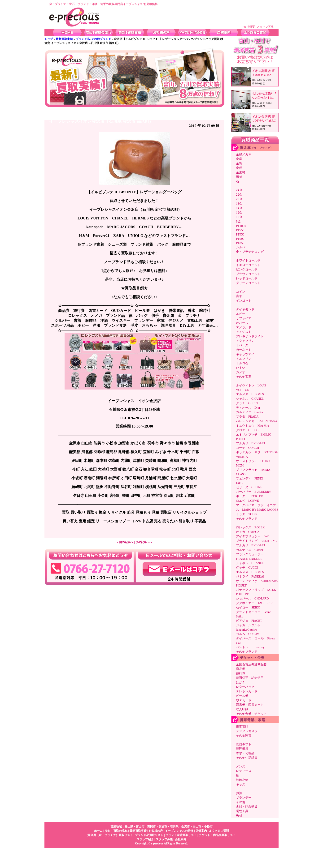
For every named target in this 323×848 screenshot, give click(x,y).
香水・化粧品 (245, 753)
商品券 (240, 669)
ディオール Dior (248, 407)
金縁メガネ (243, 154)
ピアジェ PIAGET (249, 620)
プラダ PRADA (247, 416)
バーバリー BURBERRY (253, 491)
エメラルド (243, 327)
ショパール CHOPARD (252, 598)
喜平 (239, 296)
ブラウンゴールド (248, 274)
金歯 (239, 159)
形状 (239, 177)
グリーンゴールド (248, 283)
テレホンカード (247, 691)
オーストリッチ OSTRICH (255, 461)
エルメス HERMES (250, 394)
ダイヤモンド (245, 309)
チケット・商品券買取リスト (217, 835)
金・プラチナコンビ (250, 251)
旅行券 (240, 673)
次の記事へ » (143, 542)
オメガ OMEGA (247, 532)
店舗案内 (201, 830)
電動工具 (242, 811)
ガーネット (243, 349)
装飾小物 (242, 780)
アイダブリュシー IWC (254, 536)
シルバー (242, 247)
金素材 (240, 172)
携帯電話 (242, 726)
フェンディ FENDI (249, 478)
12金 (239, 212)
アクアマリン (245, 341)
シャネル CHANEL (250, 398)
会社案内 (180, 839)
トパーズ (242, 345)
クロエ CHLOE (247, 430)
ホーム (98, 830)
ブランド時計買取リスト (181, 835)
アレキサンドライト (250, 336)
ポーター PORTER (249, 496)
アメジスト (243, 332)
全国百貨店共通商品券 (251, 664)
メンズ (240, 766)
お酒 (239, 793)
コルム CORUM (248, 634)
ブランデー (243, 797)
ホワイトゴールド (248, 260)
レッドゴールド (247, 278)
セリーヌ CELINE (249, 487)
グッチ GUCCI (247, 403)
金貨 (239, 163)
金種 (239, 168)
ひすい (240, 367)
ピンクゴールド (247, 269)
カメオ (240, 372)
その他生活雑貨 (247, 757)
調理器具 (242, 748)
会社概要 (249, 26)
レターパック (245, 687)
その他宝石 (243, 376)
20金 (239, 199)
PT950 (240, 234)
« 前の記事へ (125, 542)
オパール (242, 323)
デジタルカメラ (247, 731)
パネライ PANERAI (250, 576)
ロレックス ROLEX (250, 527)
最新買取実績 (64, 39)
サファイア (243, 318)
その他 (240, 802)
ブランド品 (83, 39)
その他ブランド (101, 39)
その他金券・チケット (251, 713)
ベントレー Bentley (250, 647)
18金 (239, 203)
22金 (239, 194)
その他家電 (243, 735)
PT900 (240, 238)
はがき (240, 682)
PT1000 (241, 226)
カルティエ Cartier (249, 412)
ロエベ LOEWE (247, 500)
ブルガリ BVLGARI (250, 443)
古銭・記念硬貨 (247, 806)
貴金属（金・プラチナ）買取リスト (110, 835)
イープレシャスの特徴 (179, 830)
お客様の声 (156, 830)
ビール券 (242, 696)
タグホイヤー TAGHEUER (255, 603)
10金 (239, 217)
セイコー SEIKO (248, 607)
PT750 (240, 230)
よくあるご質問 (219, 830)
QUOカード (244, 700)
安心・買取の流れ (116, 830)
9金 (238, 221)
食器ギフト (243, 744)
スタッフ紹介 (145, 839)
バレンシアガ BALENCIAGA (256, 421)
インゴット (243, 300)
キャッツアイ (245, 354)
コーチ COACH (247, 448)
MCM (240, 465)
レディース (243, 771)
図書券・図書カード (250, 705)
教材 (239, 815)
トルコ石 (242, 363)
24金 (239, 190)
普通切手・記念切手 (250, 678)
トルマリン (243, 358)
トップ (48, 39)
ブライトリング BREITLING (256, 541)
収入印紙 (242, 709)
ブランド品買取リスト (149, 835)
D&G (239, 483)
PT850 (240, 243)
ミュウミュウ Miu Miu (252, 425)
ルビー (240, 314)
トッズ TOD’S (246, 514)
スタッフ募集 (265, 26)
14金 (239, 208)
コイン (240, 291)
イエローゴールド (248, 265)
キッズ (240, 784)
